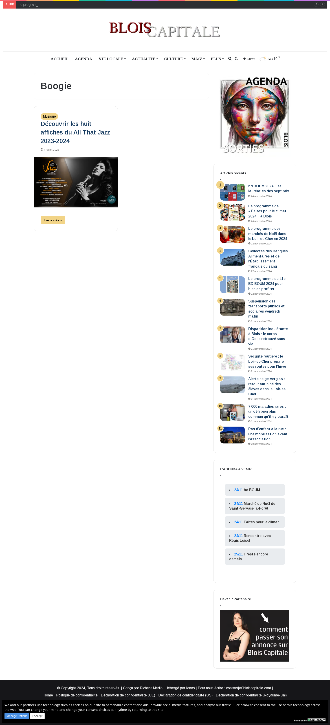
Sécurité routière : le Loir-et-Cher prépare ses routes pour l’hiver (267, 361)
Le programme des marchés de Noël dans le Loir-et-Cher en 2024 (70, 5)
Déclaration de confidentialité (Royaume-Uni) (251, 695)
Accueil (59, 58)
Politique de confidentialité (77, 695)
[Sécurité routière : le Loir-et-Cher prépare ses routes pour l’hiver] (232, 362)
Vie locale (111, 58)
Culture (173, 58)
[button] (16, 716)
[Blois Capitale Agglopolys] (165, 30)
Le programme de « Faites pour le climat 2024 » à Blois (267, 211)
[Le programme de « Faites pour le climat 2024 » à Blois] (232, 212)
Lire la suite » (53, 220)
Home (48, 695)
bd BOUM (252, 490)
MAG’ (196, 58)
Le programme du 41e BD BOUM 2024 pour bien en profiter (267, 284)
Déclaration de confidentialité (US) (185, 695)
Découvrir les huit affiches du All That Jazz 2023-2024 (75, 132)
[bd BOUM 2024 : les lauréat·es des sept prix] (232, 192)
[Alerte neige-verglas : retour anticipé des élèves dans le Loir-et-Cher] (232, 384)
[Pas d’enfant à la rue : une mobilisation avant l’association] (232, 435)
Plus (216, 58)
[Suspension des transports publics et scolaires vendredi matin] (232, 307)
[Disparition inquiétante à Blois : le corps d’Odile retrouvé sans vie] (232, 335)
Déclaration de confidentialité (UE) (128, 695)
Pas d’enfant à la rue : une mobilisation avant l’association (268, 434)
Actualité (143, 58)
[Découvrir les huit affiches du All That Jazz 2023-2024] (76, 182)
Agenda (83, 58)
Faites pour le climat (261, 522)
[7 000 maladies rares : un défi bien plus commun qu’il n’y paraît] (232, 412)
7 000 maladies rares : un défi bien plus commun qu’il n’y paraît (268, 411)
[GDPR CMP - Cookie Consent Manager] (317, 720)
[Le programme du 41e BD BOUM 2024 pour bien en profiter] (232, 284)
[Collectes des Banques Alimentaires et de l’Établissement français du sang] (232, 257)
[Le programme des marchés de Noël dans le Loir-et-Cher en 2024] (232, 234)
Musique (49, 116)
